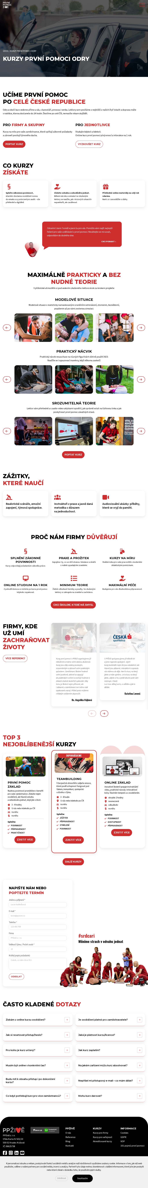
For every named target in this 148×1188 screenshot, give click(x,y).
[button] (7, 327)
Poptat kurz (73, 454)
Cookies (124, 1132)
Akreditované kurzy (102, 1141)
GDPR (123, 1137)
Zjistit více (25, 839)
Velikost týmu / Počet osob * (21, 944)
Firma (11, 933)
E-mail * (12, 911)
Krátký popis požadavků (19, 955)
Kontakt (69, 1145)
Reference (70, 1137)
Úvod (5, 51)
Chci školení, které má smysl (73, 605)
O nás (68, 1132)
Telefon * (13, 922)
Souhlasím (82, 1178)
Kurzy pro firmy (100, 1132)
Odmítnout (61, 1178)
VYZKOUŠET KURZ (89, 144)
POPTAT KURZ (14, 144)
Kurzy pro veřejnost (102, 1137)
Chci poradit (108, 241)
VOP (123, 1141)
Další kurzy (73, 861)
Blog (67, 1141)
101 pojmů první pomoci (132, 1145)
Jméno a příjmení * (17, 900)
